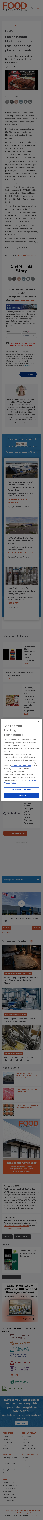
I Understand (21, 795)
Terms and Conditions (21, 765)
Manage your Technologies (21, 790)
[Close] (38, 721)
